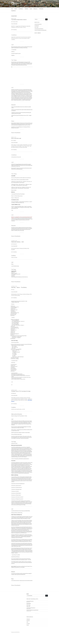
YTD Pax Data (41, 8)
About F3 (15, 8)
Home (12, 8)
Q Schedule (28, 623)
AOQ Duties (28, 620)
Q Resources (35, 8)
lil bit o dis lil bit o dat (16, 138)
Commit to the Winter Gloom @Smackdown (40, 30)
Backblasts (26, 8)
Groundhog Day (37, 25)
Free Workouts (21, 8)
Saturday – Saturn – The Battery (19, 287)
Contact (31, 8)
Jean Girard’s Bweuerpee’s (38, 24)
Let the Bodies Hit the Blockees (39, 28)
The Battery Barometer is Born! (18, 19)
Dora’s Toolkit (36, 27)
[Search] (46, 596)
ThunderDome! (13, 10)
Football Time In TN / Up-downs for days (20, 391)
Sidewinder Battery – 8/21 (17, 241)
